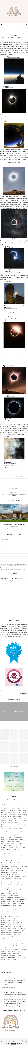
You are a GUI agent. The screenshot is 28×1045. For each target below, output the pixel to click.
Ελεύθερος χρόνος (20, 831)
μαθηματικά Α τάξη (13, 916)
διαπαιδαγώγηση (17, 878)
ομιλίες (9, 930)
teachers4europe (17, 816)
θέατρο (15, 903)
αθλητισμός (20, 851)
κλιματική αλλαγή (12, 909)
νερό (9, 928)
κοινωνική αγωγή (22, 909)
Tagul (9, 816)
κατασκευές (24, 907)
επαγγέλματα (16, 893)
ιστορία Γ (15, 905)
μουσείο (15, 926)
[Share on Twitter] (18, 476)
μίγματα (18, 913)
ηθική (14, 901)
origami (19, 810)
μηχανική (19, 924)
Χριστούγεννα (10, 847)
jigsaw (19, 808)
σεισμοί (10, 943)
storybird (25, 814)
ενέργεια (24, 891)
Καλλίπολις (19, 835)
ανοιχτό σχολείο (13, 855)
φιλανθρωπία (13, 955)
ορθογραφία (16, 930)
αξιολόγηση (21, 855)
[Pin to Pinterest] (19, 476)
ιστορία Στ (10, 907)
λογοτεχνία (21, 911)
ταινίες (13, 951)
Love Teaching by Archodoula (16, 37)
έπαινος (8, 849)
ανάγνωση (10, 853)
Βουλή (23, 824)
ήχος (19, 849)
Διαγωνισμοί (17, 826)
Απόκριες (17, 822)
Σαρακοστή (13, 843)
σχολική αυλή (15, 949)
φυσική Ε (20, 955)
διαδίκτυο (24, 876)
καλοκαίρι (17, 907)
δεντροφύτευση (14, 872)
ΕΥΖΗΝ (20, 828)
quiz (19, 812)
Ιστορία (22, 833)
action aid (22, 799)
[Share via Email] (21, 476)
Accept (13, 1043)
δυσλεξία (16, 884)
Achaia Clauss (14, 799)
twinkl (10, 818)
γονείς (12, 868)
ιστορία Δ (21, 905)
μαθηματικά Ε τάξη (16, 920)
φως (18, 957)
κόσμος (15, 911)
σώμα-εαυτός (24, 949)
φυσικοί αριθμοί (11, 957)
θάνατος (9, 903)
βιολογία (20, 860)
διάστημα (17, 876)
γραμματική (18, 868)
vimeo (20, 818)
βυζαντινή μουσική (14, 862)
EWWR (8, 806)
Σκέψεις (20, 843)
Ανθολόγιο (10, 822)
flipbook (14, 806)
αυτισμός (12, 857)
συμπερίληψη (13, 945)
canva (24, 801)
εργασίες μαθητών (14, 895)
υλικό (9, 953)
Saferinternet (13, 814)
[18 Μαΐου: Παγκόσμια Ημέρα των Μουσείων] (14, 513)
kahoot (24, 808)
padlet (24, 810)
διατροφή (16, 880)
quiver (14, 812)
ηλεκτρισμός (20, 901)
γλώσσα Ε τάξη (23, 866)
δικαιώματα (24, 882)
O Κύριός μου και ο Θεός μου (14, 711)
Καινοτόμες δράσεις (10, 835)
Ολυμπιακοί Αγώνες (13, 839)
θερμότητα (21, 903)
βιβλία (7, 860)
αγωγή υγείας (13, 851)
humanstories (12, 808)
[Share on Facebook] (16, 476)
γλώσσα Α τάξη (15, 864)
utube (15, 818)
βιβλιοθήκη (13, 860)
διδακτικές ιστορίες (15, 882)
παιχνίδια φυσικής (18, 934)
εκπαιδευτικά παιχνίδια (17, 889)
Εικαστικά (12, 831)
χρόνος (14, 959)
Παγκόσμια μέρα (10, 841)
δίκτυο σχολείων (19, 870)
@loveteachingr (14, 766)
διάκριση (11, 876)
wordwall (10, 820)
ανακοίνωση (18, 853)
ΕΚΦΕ (15, 828)
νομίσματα (15, 928)
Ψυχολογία (18, 847)
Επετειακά (9, 833)
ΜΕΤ (10, 837)
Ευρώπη (16, 833)
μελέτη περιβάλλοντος (17, 922)
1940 (7, 799)
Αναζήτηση (2, 690)
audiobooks (10, 801)
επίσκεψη (9, 893)
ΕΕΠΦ (10, 828)
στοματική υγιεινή (19, 943)
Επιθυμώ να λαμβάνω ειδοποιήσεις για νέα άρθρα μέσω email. (12, 570)
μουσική (21, 926)
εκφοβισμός (17, 891)
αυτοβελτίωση (19, 857)
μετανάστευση (11, 924)
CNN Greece (23, 44)
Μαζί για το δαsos (18, 837)
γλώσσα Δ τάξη (14, 866)
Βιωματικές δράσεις (15, 824)
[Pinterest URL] (14, 734)
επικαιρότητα (4, 471)
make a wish (12, 810)
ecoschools (19, 804)
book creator (18, 801)
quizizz (24, 812)
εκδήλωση (9, 887)
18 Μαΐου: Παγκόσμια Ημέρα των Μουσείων (14, 524)
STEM (19, 814)
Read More (19, 1043)
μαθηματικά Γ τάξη (16, 918)
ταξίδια (19, 951)
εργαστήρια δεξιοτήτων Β (20, 897)
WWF (16, 820)
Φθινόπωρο (18, 845)
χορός (9, 959)
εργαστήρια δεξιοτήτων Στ (21, 899)
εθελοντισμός (24, 884)
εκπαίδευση (16, 887)
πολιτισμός (22, 938)
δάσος (12, 870)
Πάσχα (21, 839)
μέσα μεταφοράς (11, 913)
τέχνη (8, 951)
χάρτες (23, 957)
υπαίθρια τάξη (16, 953)
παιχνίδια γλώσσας (17, 932)
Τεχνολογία (11, 845)
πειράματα (18, 936)
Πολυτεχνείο (19, 841)
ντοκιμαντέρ (22, 928)
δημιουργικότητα (16, 874)
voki (24, 818)
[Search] (26, 25)
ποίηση (15, 938)
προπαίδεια (16, 940)
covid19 (12, 804)
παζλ (22, 930)
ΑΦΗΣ (25, 820)
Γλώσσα (10, 826)
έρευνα (14, 849)
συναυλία (16, 947)
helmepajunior (21, 806)
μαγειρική (25, 913)
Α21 (20, 820)
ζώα (9, 901)
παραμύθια (11, 936)
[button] (1, 516)
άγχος (24, 847)
